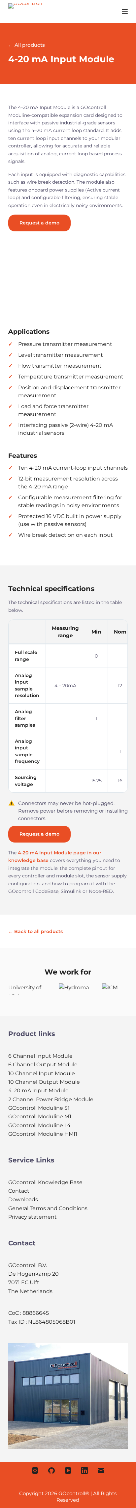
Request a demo (39, 223)
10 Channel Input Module (41, 1073)
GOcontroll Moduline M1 (39, 1116)
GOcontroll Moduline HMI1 (42, 1134)
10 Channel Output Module (44, 1082)
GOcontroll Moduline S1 (39, 1108)
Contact (18, 1191)
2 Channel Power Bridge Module (50, 1099)
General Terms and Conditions (47, 1208)
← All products (26, 45)
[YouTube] (68, 1470)
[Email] (101, 1470)
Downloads (23, 1199)
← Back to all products (35, 931)
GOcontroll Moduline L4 (39, 1125)
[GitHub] (51, 1470)
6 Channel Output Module (43, 1064)
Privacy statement (32, 1217)
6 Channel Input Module (40, 1056)
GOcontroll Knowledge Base (45, 1182)
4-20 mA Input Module (38, 1090)
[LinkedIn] (84, 1470)
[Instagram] (35, 1470)
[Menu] (125, 11)
